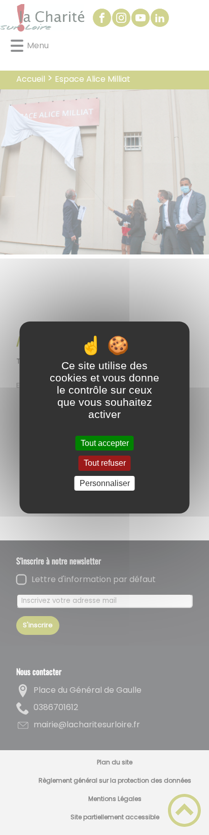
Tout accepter (105, 443)
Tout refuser (105, 463)
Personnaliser (105, 483)
